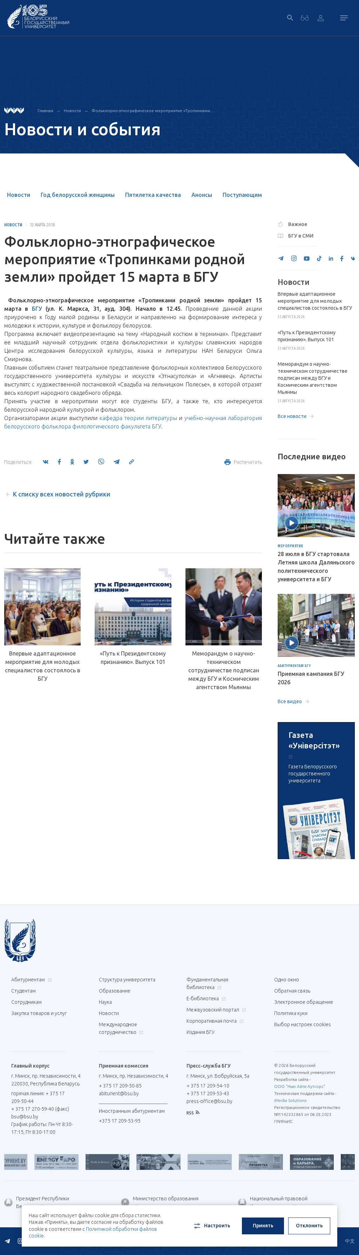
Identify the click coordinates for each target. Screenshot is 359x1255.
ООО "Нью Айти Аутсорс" (299, 1086)
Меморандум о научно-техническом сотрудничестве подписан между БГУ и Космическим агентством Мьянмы (223, 670)
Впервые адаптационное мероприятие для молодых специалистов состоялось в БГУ (42, 666)
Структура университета (127, 979)
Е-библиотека (203, 998)
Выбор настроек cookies (302, 1024)
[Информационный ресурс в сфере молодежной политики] (188, 1162)
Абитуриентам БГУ (294, 666)
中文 (350, 1241)
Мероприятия (290, 546)
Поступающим (242, 195)
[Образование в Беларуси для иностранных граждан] (86, 1162)
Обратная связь (292, 991)
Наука (105, 1002)
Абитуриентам (28, 979)
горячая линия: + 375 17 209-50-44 (38, 1097)
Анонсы (201, 195)
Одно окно (286, 979)
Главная (45, 110)
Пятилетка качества (153, 195)
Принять (263, 1225)
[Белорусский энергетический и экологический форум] (35, 1162)
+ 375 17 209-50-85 (120, 1086)
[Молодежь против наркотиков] (137, 1162)
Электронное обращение (303, 1002)
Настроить (217, 1225)
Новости (72, 110)
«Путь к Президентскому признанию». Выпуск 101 (133, 657)
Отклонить (309, 1225)
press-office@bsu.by (209, 1101)
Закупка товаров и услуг (39, 1013)
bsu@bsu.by (24, 1116)
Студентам (23, 991)
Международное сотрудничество (118, 1028)
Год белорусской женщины (78, 195)
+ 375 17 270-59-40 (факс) (40, 1109)
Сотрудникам (26, 1002)
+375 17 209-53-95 (120, 1121)
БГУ (37, 309)
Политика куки (290, 1013)
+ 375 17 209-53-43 (208, 1093)
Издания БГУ (201, 1032)
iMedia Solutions (290, 1100)
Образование (114, 991)
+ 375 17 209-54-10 (208, 1086)
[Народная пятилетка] (239, 1162)
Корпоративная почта (212, 1021)
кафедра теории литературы (138, 418)
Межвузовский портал (213, 1010)
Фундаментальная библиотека (207, 983)
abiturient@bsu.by (119, 1093)
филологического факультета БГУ (116, 426)
